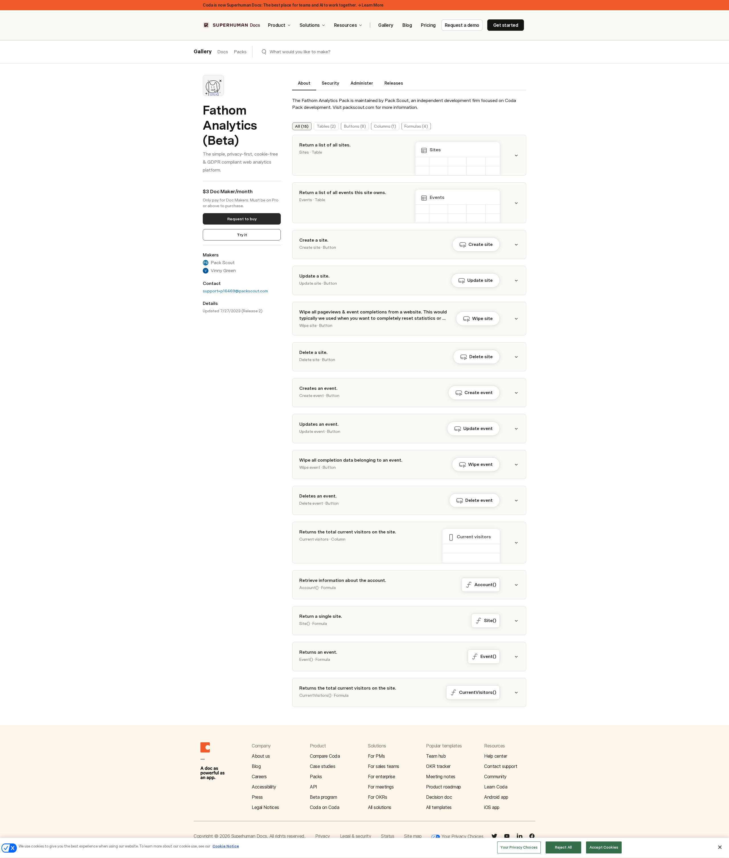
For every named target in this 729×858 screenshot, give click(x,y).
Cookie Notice (225, 846)
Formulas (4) (416, 126)
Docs (222, 51)
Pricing (428, 25)
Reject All (563, 847)
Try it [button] (242, 235)
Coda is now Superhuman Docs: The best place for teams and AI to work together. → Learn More (293, 5)
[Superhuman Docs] (232, 25)
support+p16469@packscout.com (235, 291)
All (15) (301, 126)
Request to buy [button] (242, 219)
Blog (407, 25)
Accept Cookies (603, 847)
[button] (519, 155)
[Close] (720, 847)
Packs (240, 51)
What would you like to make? (300, 51)
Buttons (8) (355, 126)
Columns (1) (385, 126)
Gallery (385, 25)
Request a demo (462, 25)
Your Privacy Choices (461, 836)
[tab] (304, 85)
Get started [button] (505, 25)
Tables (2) (326, 126)
